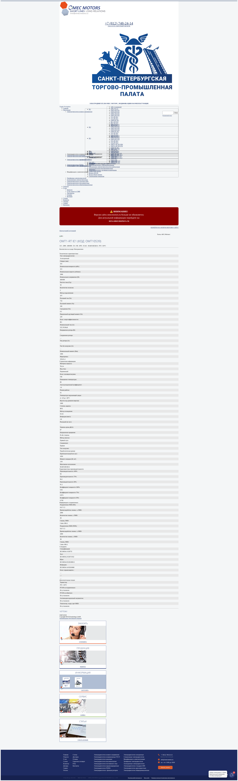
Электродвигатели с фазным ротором (106, 770)
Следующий (72, 231)
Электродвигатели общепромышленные (136, 770)
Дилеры (65, 766)
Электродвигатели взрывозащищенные (106, 766)
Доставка (76, 757)
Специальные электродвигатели (134, 757)
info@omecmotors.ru (167, 759)
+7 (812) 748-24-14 (119, 23)
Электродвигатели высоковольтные (105, 761)
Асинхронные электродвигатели (134, 763)
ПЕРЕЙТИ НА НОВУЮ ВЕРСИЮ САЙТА (164, 227)
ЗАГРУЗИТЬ (84, 690)
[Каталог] (78, 687)
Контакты (76, 766)
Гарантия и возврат (79, 761)
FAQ (74, 763)
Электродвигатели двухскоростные (135, 768)
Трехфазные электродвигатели (133, 761)
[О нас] (66, 687)
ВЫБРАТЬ (83, 666)
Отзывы (75, 759)
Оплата (65, 770)
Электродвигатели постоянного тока (105, 763)
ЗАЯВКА (82, 715)
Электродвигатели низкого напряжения (106, 755)
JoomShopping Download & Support (70, 618)
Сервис (65, 768)
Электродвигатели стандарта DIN (134, 766)
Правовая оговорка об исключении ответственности (163, 777)
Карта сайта (146, 777)
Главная (65, 755)
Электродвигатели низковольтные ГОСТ (107, 757)
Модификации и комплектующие (134, 759)
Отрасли (66, 757)
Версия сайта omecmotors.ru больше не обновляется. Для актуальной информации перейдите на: (119, 216)
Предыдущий (64, 231)
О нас (65, 759)
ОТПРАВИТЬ (83, 642)
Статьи (65, 761)
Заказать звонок (165, 767)
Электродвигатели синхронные (134, 755)
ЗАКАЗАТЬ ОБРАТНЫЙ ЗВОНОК (119, 26)
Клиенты (66, 763)
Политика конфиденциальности (135, 777)
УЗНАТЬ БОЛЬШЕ (83, 740)
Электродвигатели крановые (103, 759)
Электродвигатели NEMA (102, 768)
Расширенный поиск (167, 115)
